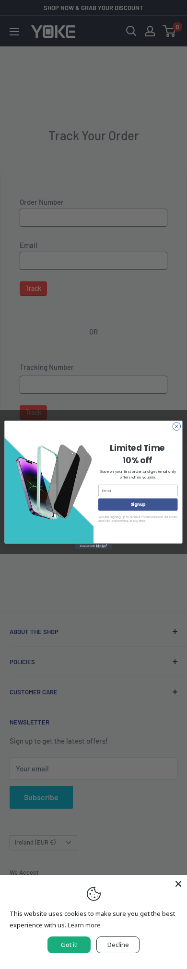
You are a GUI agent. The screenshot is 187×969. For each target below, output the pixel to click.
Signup (137, 504)
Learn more (84, 925)
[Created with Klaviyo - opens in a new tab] (93, 545)
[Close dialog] (177, 426)
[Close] (178, 884)
